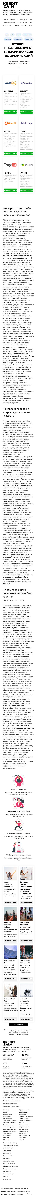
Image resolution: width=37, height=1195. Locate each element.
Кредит (21, 1123)
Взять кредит (23, 1114)
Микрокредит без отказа (10, 1166)
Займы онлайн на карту (10, 1143)
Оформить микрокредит (26, 1116)
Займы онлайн (7, 1114)
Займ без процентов (9, 1129)
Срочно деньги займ (9, 1169)
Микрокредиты (7, 1118)
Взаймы (21, 1140)
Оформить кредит (24, 1110)
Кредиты (6, 1110)
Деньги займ (7, 1135)
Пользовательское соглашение (11, 1101)
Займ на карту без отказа (10, 1145)
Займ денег (22, 1137)
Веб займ (6, 1140)
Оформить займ (23, 1118)
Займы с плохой (23, 1129)
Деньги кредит (23, 1112)
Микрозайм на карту (9, 1161)
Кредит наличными (24, 1135)
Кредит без (22, 1133)
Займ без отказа (8, 1125)
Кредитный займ (24, 1127)
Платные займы (8, 1148)
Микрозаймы (7, 1171)
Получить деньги (8, 1179)
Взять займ (6, 1137)
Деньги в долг (7, 1116)
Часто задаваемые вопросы (10, 1103)
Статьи (5, 1176)
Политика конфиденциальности (11, 1106)
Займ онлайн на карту (9, 1120)
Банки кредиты (23, 1131)
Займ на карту (7, 1133)
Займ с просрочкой (9, 1127)
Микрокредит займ (8, 1174)
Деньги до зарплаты (9, 1123)
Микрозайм (6, 1158)
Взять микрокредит (9, 1163)
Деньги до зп (7, 1153)
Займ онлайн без (8, 1156)
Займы (5, 1112)
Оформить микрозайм (25, 1120)
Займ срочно (7, 1150)
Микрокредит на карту (10, 1131)
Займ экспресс (23, 1125)
